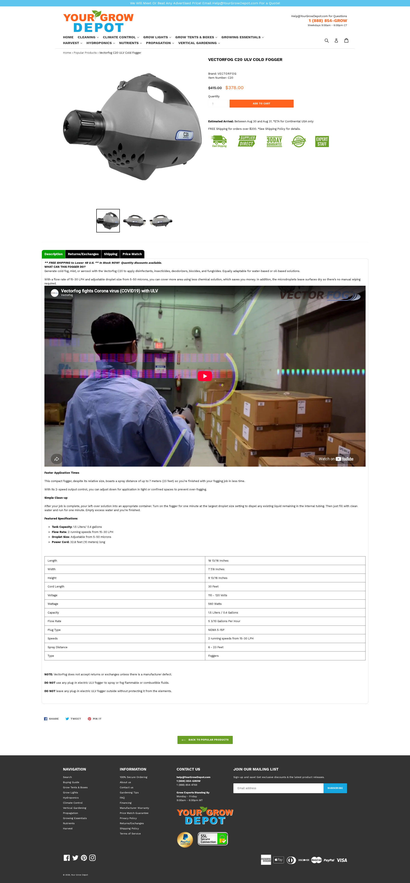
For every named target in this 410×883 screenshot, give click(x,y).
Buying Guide (71, 782)
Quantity (214, 96)
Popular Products (85, 52)
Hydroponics (102, 43)
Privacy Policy (128, 818)
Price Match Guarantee (134, 813)
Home (68, 37)
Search (67, 777)
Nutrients (132, 43)
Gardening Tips (129, 792)
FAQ (122, 797)
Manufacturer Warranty (134, 807)
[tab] (53, 254)
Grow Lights (159, 37)
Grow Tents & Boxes (198, 37)
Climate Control (123, 37)
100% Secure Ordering (133, 777)
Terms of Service (130, 833)
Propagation (162, 43)
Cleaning (90, 37)
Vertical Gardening (201, 43)
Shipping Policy (129, 828)
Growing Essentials (244, 37)
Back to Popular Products (208, 739)
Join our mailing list (255, 769)
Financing (126, 802)
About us (125, 782)
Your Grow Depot (79, 875)
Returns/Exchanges (132, 823)
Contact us (126, 787)
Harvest (74, 43)
